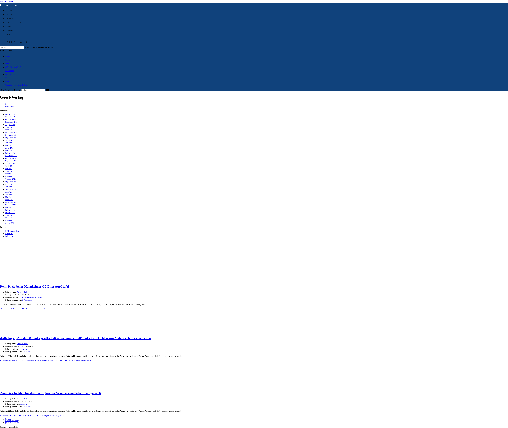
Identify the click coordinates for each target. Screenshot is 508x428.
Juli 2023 (8, 166)
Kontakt (7, 424)
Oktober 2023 (10, 158)
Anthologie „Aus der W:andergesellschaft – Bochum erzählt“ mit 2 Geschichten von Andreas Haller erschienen (75, 338)
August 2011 (10, 223)
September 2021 (11, 189)
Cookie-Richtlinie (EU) (12, 422)
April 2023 (9, 171)
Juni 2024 (9, 143)
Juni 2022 (9, 187)
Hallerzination (9, 5)
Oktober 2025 (10, 120)
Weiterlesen (23, 309)
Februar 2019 (10, 210)
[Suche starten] (47, 90)
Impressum (8, 419)
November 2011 (11, 220)
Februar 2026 (10, 114)
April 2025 (9, 127)
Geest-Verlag (9, 106)
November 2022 (11, 176)
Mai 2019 (8, 208)
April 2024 (9, 148)
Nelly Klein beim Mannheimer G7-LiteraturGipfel (34, 286)
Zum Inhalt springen (7, 1)
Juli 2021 (8, 192)
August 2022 (10, 184)
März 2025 (9, 130)
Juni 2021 (9, 195)
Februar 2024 (10, 153)
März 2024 (9, 151)
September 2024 (11, 138)
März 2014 (9, 218)
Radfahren (9, 71)
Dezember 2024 (11, 132)
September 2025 (11, 122)
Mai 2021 (8, 197)
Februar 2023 (10, 174)
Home (7, 56)
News (7, 78)
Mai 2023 (8, 169)
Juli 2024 (8, 140)
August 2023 (10, 164)
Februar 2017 (10, 213)
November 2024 (11, 135)
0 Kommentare (27, 300)
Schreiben (9, 64)
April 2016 (9, 215)
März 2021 (9, 200)
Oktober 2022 (10, 179)
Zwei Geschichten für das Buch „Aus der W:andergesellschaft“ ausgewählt (50, 393)
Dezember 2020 (11, 202)
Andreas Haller (22, 292)
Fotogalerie (10, 74)
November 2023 (11, 156)
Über (7, 81)
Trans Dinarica (10, 239)
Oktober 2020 (10, 205)
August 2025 (10, 125)
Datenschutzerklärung (12, 421)
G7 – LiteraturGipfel (13, 67)
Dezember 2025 (11, 117)
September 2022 (11, 182)
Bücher (8, 60)
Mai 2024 (8, 145)
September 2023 (11, 161)
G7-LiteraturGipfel (12, 231)
